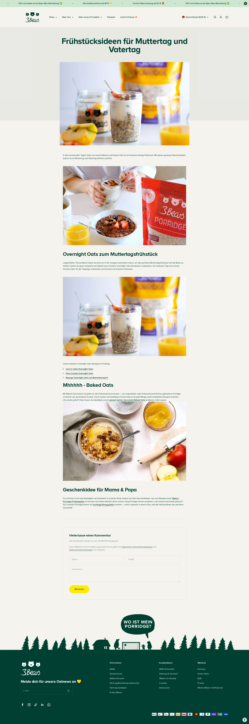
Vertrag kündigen (118, 687)
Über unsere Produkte (88, 17)
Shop (51, 17)
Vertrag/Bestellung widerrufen (124, 683)
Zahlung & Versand (168, 673)
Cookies (163, 683)
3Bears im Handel (167, 678)
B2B (199, 678)
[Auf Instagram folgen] (29, 704)
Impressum (164, 687)
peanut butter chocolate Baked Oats (127, 400)
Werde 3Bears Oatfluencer (210, 687)
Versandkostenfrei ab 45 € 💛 (79, 3)
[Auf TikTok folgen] (35, 704)
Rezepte (111, 17)
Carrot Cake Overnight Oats (79, 369)
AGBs (112, 669)
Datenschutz (116, 673)
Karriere (201, 669)
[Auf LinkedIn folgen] (42, 704)
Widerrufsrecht (117, 678)
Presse (201, 683)
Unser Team (203, 673)
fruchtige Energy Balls (103, 504)
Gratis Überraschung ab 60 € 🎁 (131, 3)
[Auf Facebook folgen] (22, 704)
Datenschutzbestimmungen (81, 550)
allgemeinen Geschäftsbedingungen (137, 547)
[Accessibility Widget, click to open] (245, 720)
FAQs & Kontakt (166, 669)
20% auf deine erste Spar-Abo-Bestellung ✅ (22, 3)
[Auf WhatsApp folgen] (49, 704)
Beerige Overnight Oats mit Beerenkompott (87, 377)
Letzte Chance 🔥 (128, 17)
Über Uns (66, 17)
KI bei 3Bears (116, 692)
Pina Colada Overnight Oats (79, 373)
